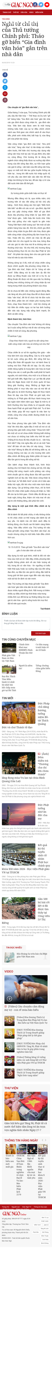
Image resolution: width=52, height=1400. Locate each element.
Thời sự (16, 12)
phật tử (46, 1239)
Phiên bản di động (22, 1224)
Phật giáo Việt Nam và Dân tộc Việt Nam (8, 658)
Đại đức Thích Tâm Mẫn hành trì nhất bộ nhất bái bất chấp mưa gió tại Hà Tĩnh (9, 683)
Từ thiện (32, 23)
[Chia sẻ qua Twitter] (5, 81)
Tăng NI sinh (44, 1243)
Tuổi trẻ (22, 18)
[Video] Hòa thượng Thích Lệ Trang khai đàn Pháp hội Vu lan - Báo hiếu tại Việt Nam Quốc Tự (32, 1020)
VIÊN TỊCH (37, 1239)
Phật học (6, 18)
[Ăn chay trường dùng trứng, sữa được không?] (38, 1164)
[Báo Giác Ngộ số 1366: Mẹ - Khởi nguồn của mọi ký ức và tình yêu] (17, 1164)
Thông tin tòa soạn (40, 1221)
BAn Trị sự (45, 1232)
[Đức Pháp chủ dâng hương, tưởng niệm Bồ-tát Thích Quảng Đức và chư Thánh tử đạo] (18, 713)
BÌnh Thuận (44, 1250)
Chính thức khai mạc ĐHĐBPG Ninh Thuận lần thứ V (26, 650)
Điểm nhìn (39, 12)
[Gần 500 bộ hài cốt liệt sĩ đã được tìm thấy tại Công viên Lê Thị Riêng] (18, 908)
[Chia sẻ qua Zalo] (5, 87)
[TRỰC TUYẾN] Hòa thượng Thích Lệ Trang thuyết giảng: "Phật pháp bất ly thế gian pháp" (31, 1034)
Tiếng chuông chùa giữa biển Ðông (43, 668)
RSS (32, 1224)
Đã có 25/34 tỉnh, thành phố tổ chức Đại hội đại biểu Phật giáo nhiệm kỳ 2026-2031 (25, 1141)
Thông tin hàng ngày (21, 1154)
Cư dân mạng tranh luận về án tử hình (42, 647)
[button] (43, 1184)
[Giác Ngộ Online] (16, 1227)
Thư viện (11, 1088)
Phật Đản (36, 1246)
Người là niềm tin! (25, 667)
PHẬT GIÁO (44, 1235)
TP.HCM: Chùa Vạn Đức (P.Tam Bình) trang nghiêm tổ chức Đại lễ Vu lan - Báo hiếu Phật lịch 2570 (5, 1189)
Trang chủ (7, 12)
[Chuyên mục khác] (47, 23)
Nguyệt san (16, 1221)
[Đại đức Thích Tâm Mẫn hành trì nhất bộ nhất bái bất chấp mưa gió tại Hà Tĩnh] (9, 669)
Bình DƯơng (44, 1257)
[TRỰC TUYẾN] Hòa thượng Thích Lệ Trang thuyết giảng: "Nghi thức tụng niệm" (31, 1072)
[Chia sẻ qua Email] (5, 93)
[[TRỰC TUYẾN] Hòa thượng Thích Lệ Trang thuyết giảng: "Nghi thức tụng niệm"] (9, 1073)
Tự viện (30, 18)
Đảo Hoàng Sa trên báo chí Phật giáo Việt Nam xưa (32, 955)
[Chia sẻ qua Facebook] (5, 74)
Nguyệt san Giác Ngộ (11, 23)
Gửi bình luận (40, 633)
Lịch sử (24, 23)
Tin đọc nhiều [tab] (14, 947)
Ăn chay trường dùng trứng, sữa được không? (37, 1178)
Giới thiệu (45, 1254)
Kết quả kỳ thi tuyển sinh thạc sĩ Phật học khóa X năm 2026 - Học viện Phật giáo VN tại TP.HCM (26, 1191)
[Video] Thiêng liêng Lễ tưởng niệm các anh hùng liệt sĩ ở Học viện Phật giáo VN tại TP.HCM (32, 1060)
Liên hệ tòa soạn (8, 1224)
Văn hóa (24, 12)
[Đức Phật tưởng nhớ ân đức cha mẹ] (18, 814)
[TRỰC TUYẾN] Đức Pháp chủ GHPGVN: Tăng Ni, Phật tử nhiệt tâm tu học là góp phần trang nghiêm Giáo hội (32, 1047)
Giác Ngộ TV (26, 1221)
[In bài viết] (5, 100)
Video (31, 12)
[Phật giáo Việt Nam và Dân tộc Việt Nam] (9, 648)
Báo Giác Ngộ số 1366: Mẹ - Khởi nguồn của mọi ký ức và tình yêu (16, 1181)
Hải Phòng (45, 1246)
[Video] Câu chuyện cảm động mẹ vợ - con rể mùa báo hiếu (24, 1008)
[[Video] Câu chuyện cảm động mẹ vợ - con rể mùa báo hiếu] (26, 989)
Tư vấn (14, 18)
